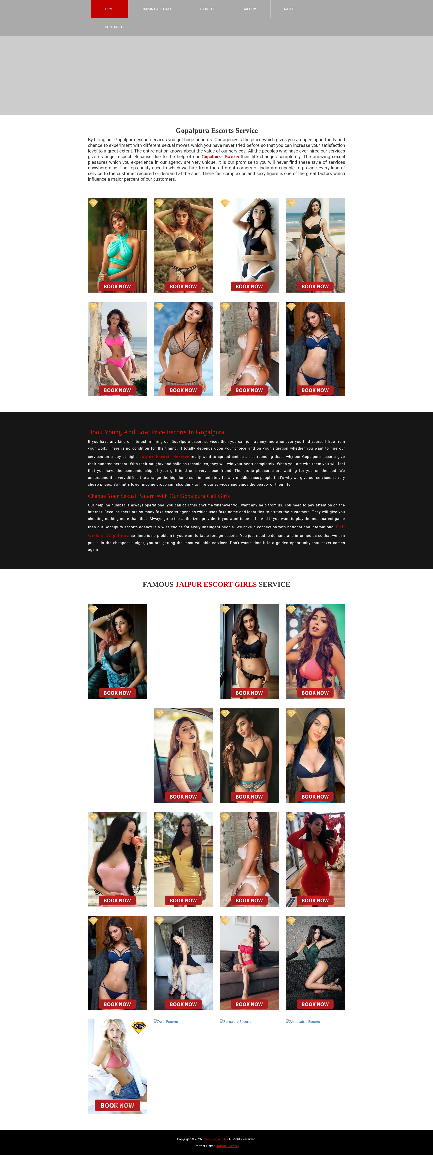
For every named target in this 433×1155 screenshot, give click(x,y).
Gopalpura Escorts (220, 156)
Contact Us (115, 27)
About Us (207, 9)
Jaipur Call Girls (157, 9)
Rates (289, 9)
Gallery (250, 9)
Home (110, 9)
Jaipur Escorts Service (164, 456)
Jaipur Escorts (215, 1139)
